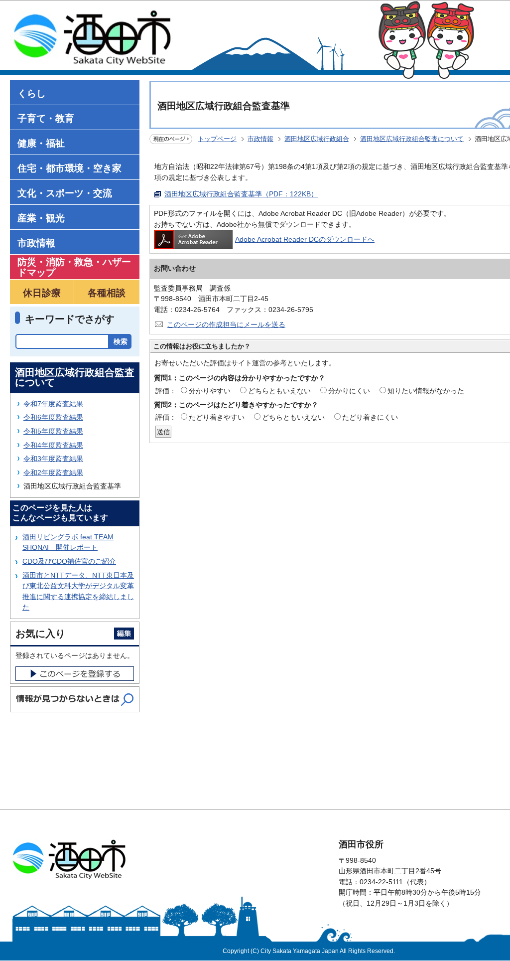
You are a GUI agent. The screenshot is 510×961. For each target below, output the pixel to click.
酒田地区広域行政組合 (316, 139)
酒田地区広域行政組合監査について (412, 139)
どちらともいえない (279, 391)
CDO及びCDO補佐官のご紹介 (69, 561)
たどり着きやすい (217, 417)
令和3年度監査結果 (53, 459)
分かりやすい (210, 391)
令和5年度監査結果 (53, 431)
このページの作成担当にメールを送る (226, 324)
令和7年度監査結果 (53, 404)
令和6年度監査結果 (53, 417)
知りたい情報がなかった (425, 391)
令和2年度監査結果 (53, 473)
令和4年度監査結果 (53, 445)
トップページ (217, 139)
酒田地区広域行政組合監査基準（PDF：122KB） (241, 194)
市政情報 (260, 139)
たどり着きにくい (370, 417)
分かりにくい (349, 391)
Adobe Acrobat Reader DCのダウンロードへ (305, 239)
